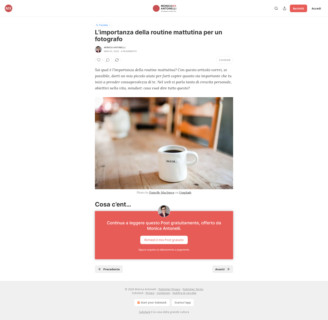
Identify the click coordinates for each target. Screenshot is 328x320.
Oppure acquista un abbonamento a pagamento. (164, 249)
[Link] (90, 204)
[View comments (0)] (108, 60)
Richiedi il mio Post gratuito (164, 240)
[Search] (276, 8)
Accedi (316, 8)
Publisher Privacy (169, 289)
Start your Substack (154, 302)
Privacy (150, 293)
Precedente (111, 269)
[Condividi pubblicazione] (284, 8)
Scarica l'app (183, 302)
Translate (103, 25)
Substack (144, 312)
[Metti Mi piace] (98, 60)
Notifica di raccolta (184, 293)
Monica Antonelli (114, 47)
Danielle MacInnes (161, 192)
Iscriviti (298, 8)
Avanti (220, 269)
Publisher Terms (193, 289)
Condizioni (163, 293)
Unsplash (185, 192)
